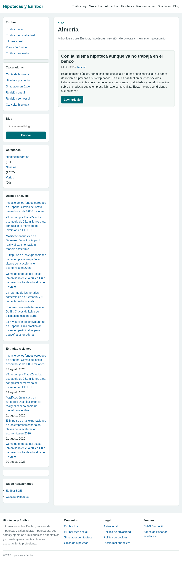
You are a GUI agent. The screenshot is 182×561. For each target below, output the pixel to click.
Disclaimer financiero (117, 542)
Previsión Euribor (17, 47)
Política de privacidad (117, 531)
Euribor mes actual (76, 531)
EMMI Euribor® (153, 526)
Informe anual (14, 41)
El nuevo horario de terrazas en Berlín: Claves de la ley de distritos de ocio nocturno (25, 311)
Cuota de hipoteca (17, 74)
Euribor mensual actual (20, 35)
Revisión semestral (18, 98)
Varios (10, 177)
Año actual (112, 6)
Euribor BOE (14, 490)
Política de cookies (115, 537)
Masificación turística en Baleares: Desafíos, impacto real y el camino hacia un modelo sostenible (23, 242)
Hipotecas (127, 6)
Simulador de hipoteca (78, 537)
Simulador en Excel (18, 86)
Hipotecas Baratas (17, 156)
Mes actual (96, 6)
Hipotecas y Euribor (23, 6)
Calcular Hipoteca (17, 496)
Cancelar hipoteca (17, 104)
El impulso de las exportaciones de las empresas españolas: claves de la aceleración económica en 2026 (26, 261)
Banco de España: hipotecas (155, 534)
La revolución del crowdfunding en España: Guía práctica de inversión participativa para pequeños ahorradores (25, 328)
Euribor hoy (79, 6)
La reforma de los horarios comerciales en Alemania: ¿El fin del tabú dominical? (25, 297)
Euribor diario (14, 29)
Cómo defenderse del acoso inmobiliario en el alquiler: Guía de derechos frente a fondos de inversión (25, 280)
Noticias (11, 167)
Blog (176, 6)
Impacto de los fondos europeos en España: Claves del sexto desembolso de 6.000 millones (26, 207)
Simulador (164, 6)
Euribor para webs (17, 53)
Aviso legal (111, 526)
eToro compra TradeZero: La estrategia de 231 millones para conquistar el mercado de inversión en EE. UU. (26, 224)
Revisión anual (145, 6)
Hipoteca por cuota (18, 80)
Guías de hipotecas (76, 542)
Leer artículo (72, 99)
